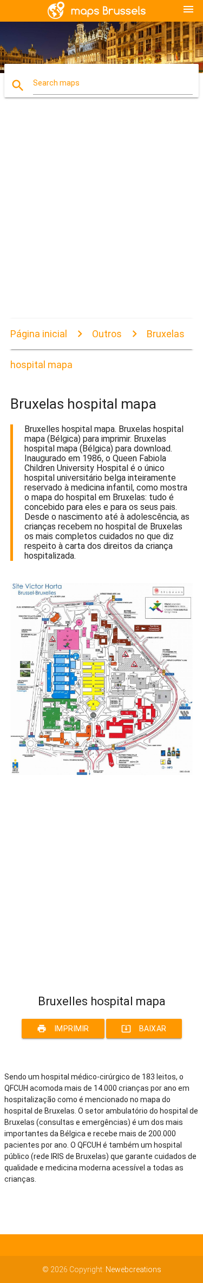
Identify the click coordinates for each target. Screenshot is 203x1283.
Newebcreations (133, 1269)
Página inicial (38, 333)
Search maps (56, 82)
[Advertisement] (101, 217)
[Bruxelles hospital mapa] (101, 772)
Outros (107, 333)
